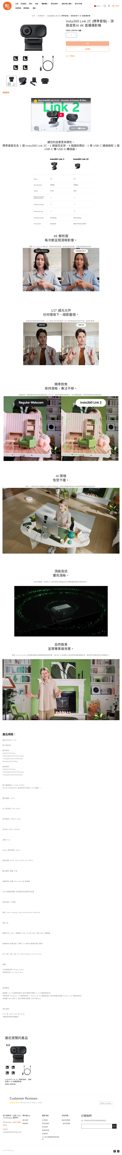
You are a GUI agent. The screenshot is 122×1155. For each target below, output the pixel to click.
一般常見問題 (66, 1123)
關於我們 (25, 1120)
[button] (31, 4)
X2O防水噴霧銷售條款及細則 (50, 1138)
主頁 (33, 16)
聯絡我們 (25, 1123)
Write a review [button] (105, 1103)
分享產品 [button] (72, 56)
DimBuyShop (10, 1150)
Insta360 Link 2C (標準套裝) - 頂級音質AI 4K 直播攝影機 (18, 1060)
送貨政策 (45, 1127)
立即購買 (87, 49)
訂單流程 (45, 1120)
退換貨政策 (45, 1130)
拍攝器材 (41, 16)
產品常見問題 (66, 1120)
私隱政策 (45, 1134)
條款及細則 (45, 1123)
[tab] (6, 92)
